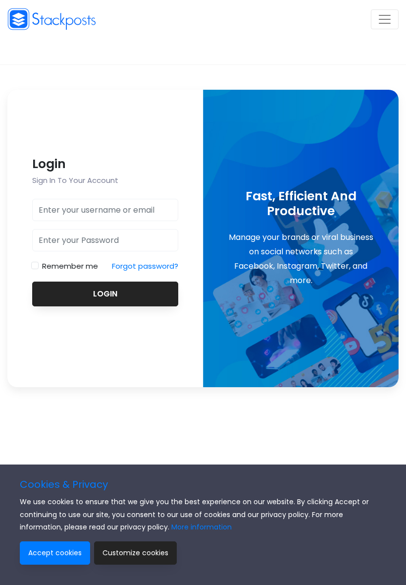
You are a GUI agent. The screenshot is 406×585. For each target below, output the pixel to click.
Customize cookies (135, 553)
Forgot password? (145, 266)
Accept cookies (55, 553)
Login (105, 293)
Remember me (70, 266)
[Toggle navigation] (385, 19)
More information (201, 527)
